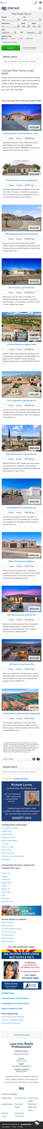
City (24, 17)
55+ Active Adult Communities (11, 929)
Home (5, 38)
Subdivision (6, 23)
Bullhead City (6, 873)
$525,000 (34, 127)
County (4, 17)
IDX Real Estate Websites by (11, 1124)
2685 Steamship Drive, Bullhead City (21, 615)
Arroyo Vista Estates (8, 837)
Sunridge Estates (7, 834)
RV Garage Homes (8, 935)
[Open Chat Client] (37, 1123)
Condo (13, 38)
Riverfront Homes (7, 926)
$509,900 (34, 555)
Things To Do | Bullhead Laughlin (12, 1020)
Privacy (21, 1127)
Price (3, 30)
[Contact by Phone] (35, 2)
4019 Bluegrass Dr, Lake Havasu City (21, 507)
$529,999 (34, 174)
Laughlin (4, 876)
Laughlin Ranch (7, 831)
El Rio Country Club (8, 853)
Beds (23, 23)
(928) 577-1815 (21, 1061)
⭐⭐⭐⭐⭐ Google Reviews (15, 778)
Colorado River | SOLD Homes (15, 998)
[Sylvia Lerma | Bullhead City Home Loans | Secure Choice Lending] (21, 970)
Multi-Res (29, 38)
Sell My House (8, 993)
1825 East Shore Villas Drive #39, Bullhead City (21, 713)
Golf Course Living (8, 938)
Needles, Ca (6, 889)
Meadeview (5, 898)
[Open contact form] (40, 2)
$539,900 (34, 608)
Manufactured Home (10, 42)
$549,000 (34, 338)
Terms (14, 1127)
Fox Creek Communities (10, 828)
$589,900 (34, 448)
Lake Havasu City (7, 901)
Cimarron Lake (6, 850)
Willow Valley (6, 859)
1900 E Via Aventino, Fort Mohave (21, 561)
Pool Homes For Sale (9, 932)
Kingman (4, 886)
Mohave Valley (6, 883)
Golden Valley (6, 892)
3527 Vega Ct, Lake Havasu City (21, 664)
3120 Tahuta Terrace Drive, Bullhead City (22, 180)
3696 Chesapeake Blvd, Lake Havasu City (21, 234)
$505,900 (34, 707)
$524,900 (34, 227)
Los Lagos (5, 844)
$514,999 (34, 658)
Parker (4, 895)
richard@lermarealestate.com (21, 1066)
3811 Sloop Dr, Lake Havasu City (21, 287)
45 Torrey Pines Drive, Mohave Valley (21, 344)
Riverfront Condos (8, 941)
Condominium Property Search (15, 1003)
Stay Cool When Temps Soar (11, 1023)
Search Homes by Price (12, 1008)
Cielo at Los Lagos (8, 847)
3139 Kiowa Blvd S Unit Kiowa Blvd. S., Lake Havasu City (22, 133)
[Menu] (39, 8)
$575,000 (34, 281)
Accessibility (6, 1127)
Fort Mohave (6, 879)
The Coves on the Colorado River (13, 856)
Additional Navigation (22, 1035)
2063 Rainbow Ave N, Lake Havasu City (21, 454)
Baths (34, 23)
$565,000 (34, 501)
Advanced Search (29, 47)
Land (21, 38)
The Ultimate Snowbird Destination (13, 1017)
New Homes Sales (8, 922)
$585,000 (34, 394)
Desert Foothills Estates (9, 840)
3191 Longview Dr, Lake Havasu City (21, 400)
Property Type (6, 36)
